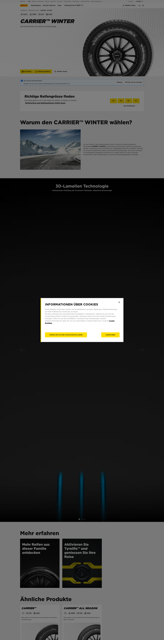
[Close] (119, 302)
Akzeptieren (110, 335)
